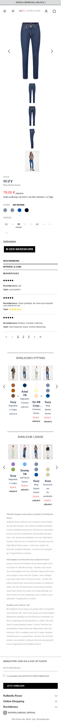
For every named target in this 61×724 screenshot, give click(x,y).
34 (13, 225)
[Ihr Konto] (46, 11)
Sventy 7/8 (24, 472)
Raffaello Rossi (12, 695)
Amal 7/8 (24, 393)
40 (32, 225)
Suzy (13, 402)
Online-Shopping (13, 701)
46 (50, 225)
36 (18, 224)
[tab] (30, 261)
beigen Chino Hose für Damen (25, 575)
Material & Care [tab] (12, 267)
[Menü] (4, 11)
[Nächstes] (52, 51)
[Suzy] (30, 51)
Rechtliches (10, 707)
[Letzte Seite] (40, 336)
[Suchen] (12, 11)
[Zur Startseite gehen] (29, 11)
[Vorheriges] (9, 51)
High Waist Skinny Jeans (17, 545)
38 (26, 225)
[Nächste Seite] (34, 336)
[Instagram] (5, 713)
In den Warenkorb (19, 249)
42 (37, 224)
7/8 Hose (30, 579)
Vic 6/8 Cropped (36, 404)
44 (44, 225)
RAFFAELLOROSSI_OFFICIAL (21, 713)
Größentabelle (9, 241)
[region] (30, 97)
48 (7, 233)
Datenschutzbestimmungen (35, 676)
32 (6, 224)
